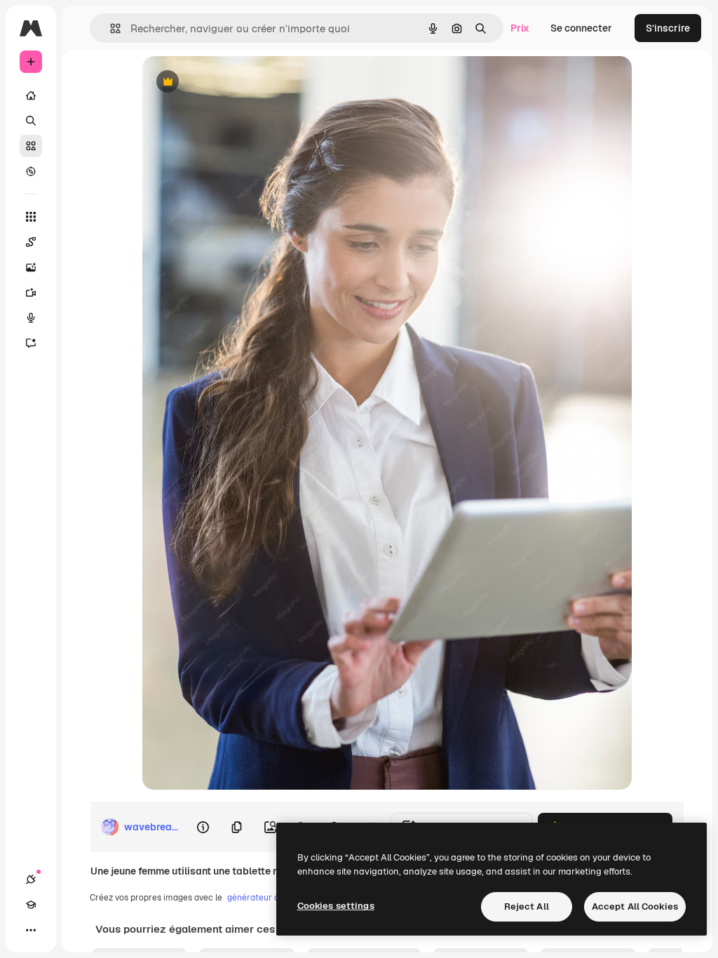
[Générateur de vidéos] (31, 292)
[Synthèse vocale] (31, 317)
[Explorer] (31, 171)
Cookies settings (335, 906)
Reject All (526, 906)
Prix (519, 28)
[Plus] (31, 930)
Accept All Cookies (635, 906)
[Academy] (31, 904)
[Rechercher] (31, 120)
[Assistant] (31, 343)
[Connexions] (31, 879)
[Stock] (31, 146)
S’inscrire (668, 28)
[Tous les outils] (31, 216)
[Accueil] (31, 95)
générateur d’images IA (273, 897)
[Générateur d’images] (31, 267)
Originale (234, 82)
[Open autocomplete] (109, 28)
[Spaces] (31, 242)
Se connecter (581, 28)
